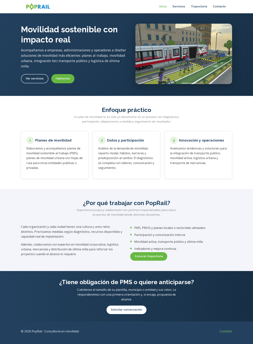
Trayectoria (199, 6)
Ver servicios (35, 78)
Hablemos (63, 78)
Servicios (178, 6)
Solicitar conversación (126, 309)
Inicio (163, 6)
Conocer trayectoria (149, 256)
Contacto (219, 6)
